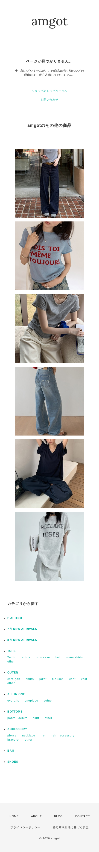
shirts (26, 657)
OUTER (12, 672)
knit (58, 657)
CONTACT (82, 816)
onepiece (31, 700)
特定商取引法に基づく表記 (71, 827)
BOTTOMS (15, 711)
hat (43, 735)
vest (84, 679)
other (11, 661)
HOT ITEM (14, 618)
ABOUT (36, 816)
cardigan (13, 679)
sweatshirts (74, 657)
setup (48, 700)
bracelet (13, 739)
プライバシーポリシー (25, 827)
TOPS (11, 651)
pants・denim (17, 718)
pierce (12, 735)
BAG (10, 750)
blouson (58, 679)
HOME (14, 816)
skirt (36, 718)
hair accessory (62, 735)
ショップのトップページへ (49, 91)
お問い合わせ (49, 99)
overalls (13, 700)
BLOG (58, 816)
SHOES (12, 761)
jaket (43, 679)
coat (72, 679)
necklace (28, 735)
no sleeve (43, 657)
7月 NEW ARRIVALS (22, 629)
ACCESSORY (17, 729)
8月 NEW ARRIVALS (22, 640)
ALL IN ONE (16, 694)
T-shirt (12, 657)
